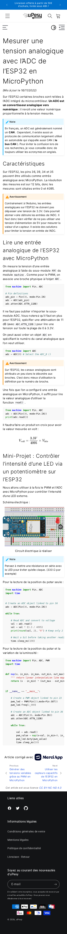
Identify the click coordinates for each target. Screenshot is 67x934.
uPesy (19, 919)
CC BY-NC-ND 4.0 (50, 787)
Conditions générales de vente (26, 831)
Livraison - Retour (18, 856)
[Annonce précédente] (7, 5)
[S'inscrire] (55, 884)
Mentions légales (18, 839)
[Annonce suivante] (60, 5)
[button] (7, 16)
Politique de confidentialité (24, 848)
